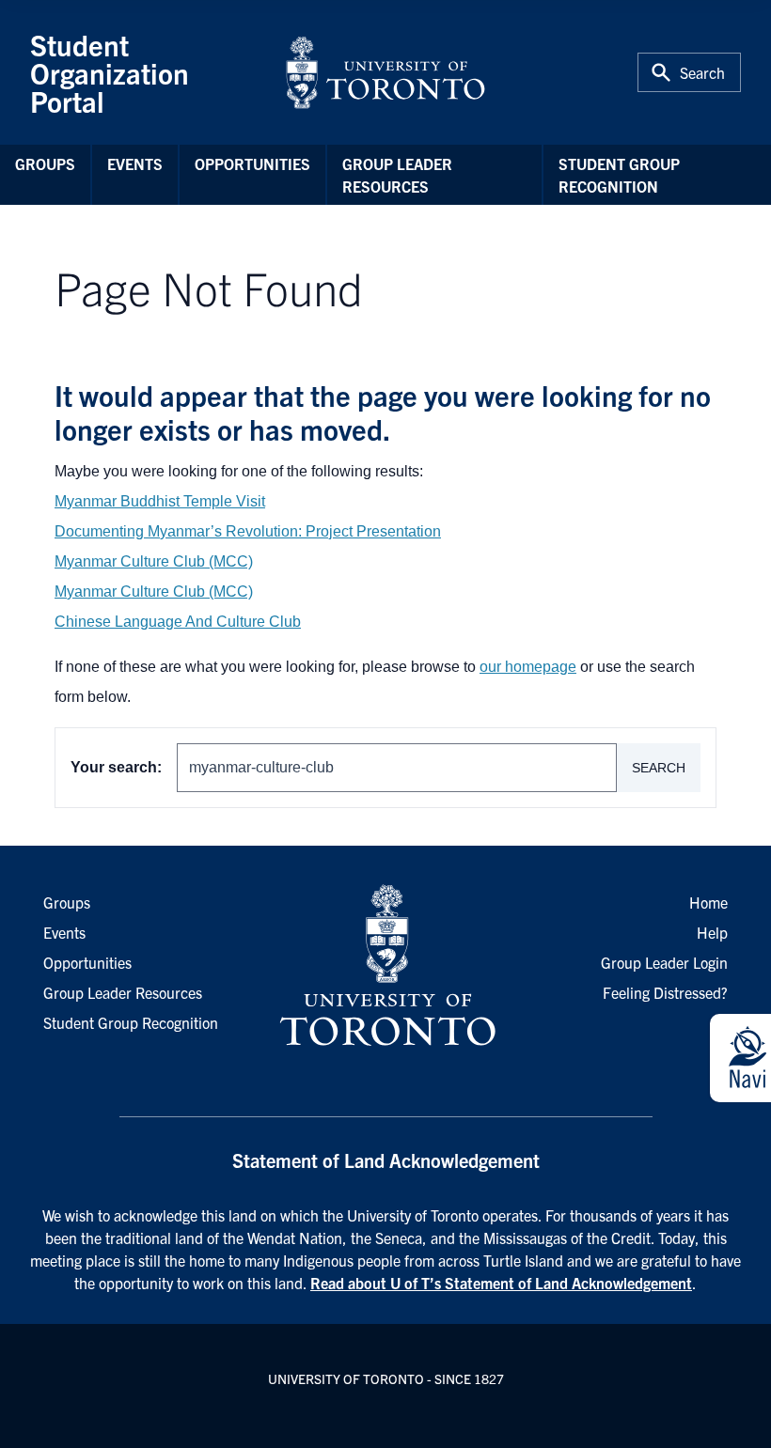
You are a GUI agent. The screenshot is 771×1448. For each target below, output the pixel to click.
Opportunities (252, 163)
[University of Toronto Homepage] (385, 966)
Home (708, 902)
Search (658, 767)
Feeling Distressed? (665, 992)
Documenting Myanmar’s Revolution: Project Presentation (248, 531)
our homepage (528, 667)
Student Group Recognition (619, 174)
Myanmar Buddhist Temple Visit (160, 501)
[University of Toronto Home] (385, 72)
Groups (45, 163)
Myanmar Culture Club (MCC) (154, 561)
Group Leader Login (664, 962)
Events (135, 163)
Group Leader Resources (397, 174)
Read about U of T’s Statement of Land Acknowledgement (501, 1282)
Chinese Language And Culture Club (178, 622)
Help (712, 932)
